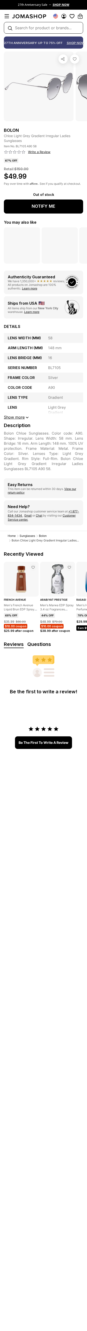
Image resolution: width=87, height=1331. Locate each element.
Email (28, 515)
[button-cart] (80, 16)
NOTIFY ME (43, 206)
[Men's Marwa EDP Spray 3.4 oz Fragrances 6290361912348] (69, 567)
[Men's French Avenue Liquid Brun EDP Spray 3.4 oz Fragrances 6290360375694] (33, 567)
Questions (39, 644)
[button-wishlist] (72, 16)
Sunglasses (27, 536)
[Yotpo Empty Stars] (15, 152)
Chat (39, 515)
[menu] (7, 16)
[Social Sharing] (63, 59)
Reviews (14, 644)
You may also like (20, 222)
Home (12, 536)
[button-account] (64, 16)
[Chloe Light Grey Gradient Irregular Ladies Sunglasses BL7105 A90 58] (74, 59)
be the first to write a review (43, 742)
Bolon (43, 536)
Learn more (29, 288)
